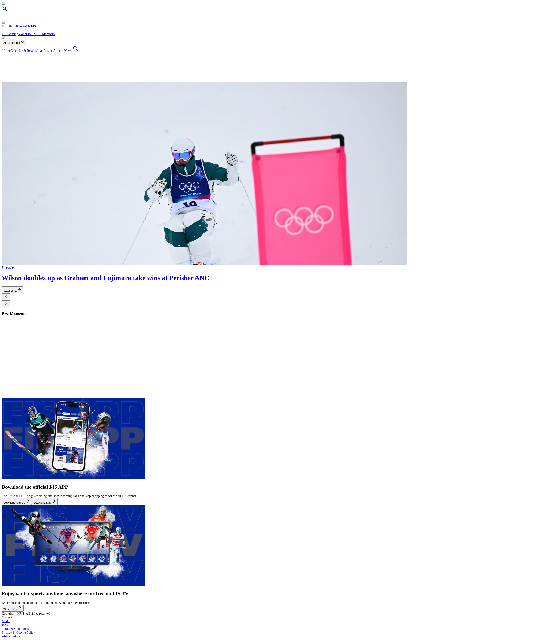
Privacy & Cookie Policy (18, 632)
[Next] (6, 303)
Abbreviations (11, 636)
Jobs (5, 625)
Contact (7, 617)
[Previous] (6, 296)
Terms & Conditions (15, 628)
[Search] (5, 11)
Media (6, 621)
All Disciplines (12, 42)
